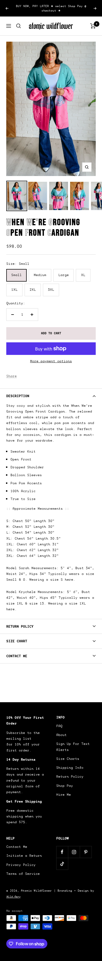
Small (16, 275)
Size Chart (16, 641)
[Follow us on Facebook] (62, 852)
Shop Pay (64, 785)
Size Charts (67, 758)
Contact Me (16, 656)
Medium (40, 275)
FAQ (59, 726)
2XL (33, 289)
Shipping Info (69, 767)
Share (11, 376)
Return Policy (19, 626)
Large (63, 275)
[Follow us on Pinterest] (86, 852)
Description (17, 396)
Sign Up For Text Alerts (73, 747)
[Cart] (93, 26)
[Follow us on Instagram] (74, 852)
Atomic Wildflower (36, 890)
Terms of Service (23, 873)
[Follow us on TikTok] (62, 864)
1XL (14, 289)
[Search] (18, 26)
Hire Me (63, 794)
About (61, 735)
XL (83, 275)
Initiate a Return (24, 855)
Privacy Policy (21, 865)
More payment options (51, 361)
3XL (51, 289)
